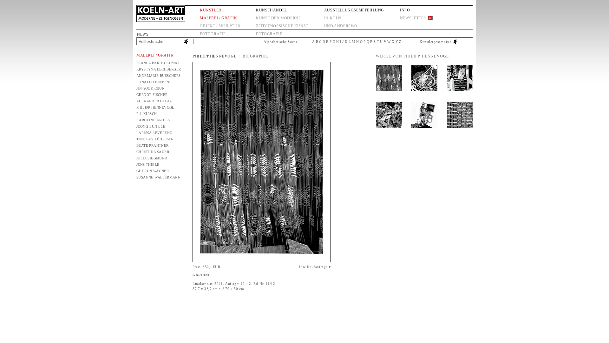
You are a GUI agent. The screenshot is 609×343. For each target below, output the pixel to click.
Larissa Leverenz (154, 132)
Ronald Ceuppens (153, 82)
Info (405, 10)
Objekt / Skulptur (220, 26)
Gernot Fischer (152, 94)
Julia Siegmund (151, 158)
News (142, 34)
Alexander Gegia (154, 101)
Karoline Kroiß (153, 120)
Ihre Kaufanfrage (313, 267)
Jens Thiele (147, 164)
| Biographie (253, 56)
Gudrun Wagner (152, 170)
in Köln (332, 18)
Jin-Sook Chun (150, 88)
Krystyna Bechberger (158, 69)
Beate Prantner (152, 145)
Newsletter (413, 18)
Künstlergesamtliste (435, 42)
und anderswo (340, 26)
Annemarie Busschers (158, 75)
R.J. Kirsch (146, 113)
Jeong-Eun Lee (150, 126)
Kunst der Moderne (278, 18)
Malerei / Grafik (218, 18)
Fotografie (213, 34)
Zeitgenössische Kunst (282, 26)
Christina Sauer (152, 151)
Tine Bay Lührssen (155, 139)
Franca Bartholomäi (157, 62)
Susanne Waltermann (158, 177)
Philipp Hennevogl (155, 107)
